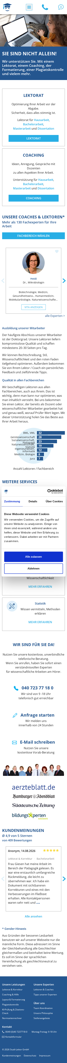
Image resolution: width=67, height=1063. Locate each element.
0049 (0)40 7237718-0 (16, 1031)
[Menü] (29, 7)
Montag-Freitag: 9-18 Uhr (44, 1031)
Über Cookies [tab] (54, 501)
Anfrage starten (37, 715)
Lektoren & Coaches (44, 989)
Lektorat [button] (33, 138)
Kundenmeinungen (11, 1055)
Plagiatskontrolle (10, 1004)
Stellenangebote (42, 1018)
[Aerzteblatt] (33, 787)
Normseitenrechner (12, 1018)
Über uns (39, 1003)
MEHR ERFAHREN (40, 587)
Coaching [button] (33, 198)
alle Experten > (55, 316)
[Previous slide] (3, 281)
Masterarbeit (22, 129)
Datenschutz (30, 1055)
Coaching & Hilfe (10, 994)
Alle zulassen (33, 556)
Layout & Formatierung (13, 999)
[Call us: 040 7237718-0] (45, 7)
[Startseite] (7, 7)
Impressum (44, 1055)
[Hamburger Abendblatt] (33, 796)
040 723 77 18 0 (37, 688)
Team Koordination (43, 1008)
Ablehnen (33, 568)
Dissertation (46, 129)
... (38, 902)
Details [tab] (33, 501)
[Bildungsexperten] (33, 816)
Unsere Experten (44, 984)
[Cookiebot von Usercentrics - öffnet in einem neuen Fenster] (48, 491)
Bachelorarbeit (33, 124)
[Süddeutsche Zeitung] (33, 805)
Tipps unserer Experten (45, 994)
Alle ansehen (33, 916)
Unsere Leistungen (13, 984)
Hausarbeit (41, 120)
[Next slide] (64, 281)
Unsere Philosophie (43, 1013)
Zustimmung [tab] (12, 501)
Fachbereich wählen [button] (33, 236)
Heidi (33, 278)
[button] (61, 7)
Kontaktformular (13, 1036)
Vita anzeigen (33, 307)
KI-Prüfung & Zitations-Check (13, 1011)
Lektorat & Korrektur (12, 989)
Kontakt (7, 1026)
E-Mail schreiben (37, 742)
